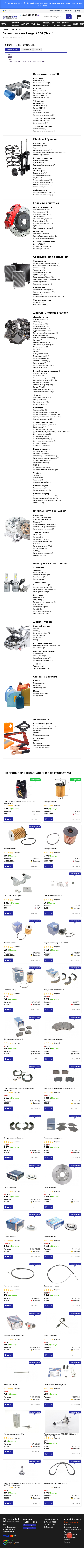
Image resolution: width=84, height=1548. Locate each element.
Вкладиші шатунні (39, 356)
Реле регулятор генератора (43, 602)
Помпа (35, 110)
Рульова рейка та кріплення (43, 165)
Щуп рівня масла (39, 367)
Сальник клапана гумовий (53, 896)
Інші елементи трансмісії (42, 553)
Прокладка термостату (42, 284)
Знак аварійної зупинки (41, 745)
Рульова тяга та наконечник (43, 131)
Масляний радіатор (40, 272)
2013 (15, 62)
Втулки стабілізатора (41, 184)
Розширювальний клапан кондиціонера (47, 296)
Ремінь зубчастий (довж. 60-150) (55, 1483)
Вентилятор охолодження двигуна (45, 265)
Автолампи (37, 570)
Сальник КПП (38, 555)
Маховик (36, 522)
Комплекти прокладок (41, 419)
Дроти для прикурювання (42, 728)
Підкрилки (37, 637)
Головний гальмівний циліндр (44, 236)
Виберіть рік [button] (12, 49)
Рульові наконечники (40, 160)
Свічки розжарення (40, 85)
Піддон (35, 349)
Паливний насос (39, 451)
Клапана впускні (39, 324)
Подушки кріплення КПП (41, 546)
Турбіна (36, 475)
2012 (10, 62)
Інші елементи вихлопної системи (45, 500)
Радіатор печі (38, 302)
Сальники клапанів (40, 328)
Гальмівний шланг (39, 234)
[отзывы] (11, 1542)
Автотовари (41, 719)
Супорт (36, 226)
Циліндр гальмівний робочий (14, 1335)
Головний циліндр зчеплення (43, 524)
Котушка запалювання (41, 587)
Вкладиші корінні (39, 354)
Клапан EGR (37, 503)
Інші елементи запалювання (43, 589)
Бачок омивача (38, 656)
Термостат (37, 270)
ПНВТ (35, 465)
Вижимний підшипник (40, 520)
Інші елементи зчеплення (42, 529)
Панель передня (39, 635)
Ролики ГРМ (37, 108)
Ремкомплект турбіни (41, 482)
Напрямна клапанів (40, 361)
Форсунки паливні (39, 453)
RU (9, 11)
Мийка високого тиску (41, 735)
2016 (29, 62)
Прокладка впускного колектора (45, 414)
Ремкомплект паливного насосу (44, 469)
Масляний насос (39, 347)
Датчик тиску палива (41, 467)
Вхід (78, 11)
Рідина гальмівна (39, 683)
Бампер (36, 628)
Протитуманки (38, 579)
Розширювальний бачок (42, 277)
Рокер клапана (38, 363)
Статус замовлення (71, 1522)
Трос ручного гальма (11, 1286)
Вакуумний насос (39, 221)
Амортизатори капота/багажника (45, 645)
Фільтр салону (38, 95)
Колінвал (36, 340)
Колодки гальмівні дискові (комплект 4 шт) (59, 1088)
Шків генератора (39, 613)
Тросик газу (37, 666)
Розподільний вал (39, 335)
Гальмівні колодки (40, 210)
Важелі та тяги (38, 173)
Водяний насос (38, 268)
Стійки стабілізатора (41, 180)
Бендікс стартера (39, 607)
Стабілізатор (38, 129)
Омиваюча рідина (39, 688)
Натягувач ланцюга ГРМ (42, 389)
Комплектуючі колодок (41, 223)
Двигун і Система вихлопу (50, 312)
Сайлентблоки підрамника (43, 192)
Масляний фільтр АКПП (41, 541)
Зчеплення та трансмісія (49, 511)
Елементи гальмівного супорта (55, 1385)
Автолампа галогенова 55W (14, 1434)
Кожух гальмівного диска (42, 228)
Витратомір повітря (40, 490)
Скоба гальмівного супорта (13, 896)
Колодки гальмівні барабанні (54, 990)
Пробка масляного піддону (43, 365)
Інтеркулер (37, 477)
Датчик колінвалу (39, 436)
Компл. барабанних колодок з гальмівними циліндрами (19, 1089)
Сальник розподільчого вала (43, 338)
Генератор (37, 600)
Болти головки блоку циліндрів (44, 333)
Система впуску (39, 488)
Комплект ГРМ (38, 106)
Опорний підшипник (40, 155)
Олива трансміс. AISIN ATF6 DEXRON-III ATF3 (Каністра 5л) (19, 802)
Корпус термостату (40, 282)
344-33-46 (29, 15)
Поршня (36, 321)
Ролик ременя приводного (42, 115)
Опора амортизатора (41, 150)
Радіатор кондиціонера (41, 290)
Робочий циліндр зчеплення (43, 527)
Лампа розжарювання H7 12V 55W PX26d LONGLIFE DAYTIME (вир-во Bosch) (22, 1484)
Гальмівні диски (39, 212)
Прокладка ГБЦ (39, 410)
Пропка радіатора (39, 275)
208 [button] (37, 49)
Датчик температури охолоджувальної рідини (50, 432)
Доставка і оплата (55, 11)
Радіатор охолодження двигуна (44, 263)
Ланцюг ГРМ (37, 387)
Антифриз (37, 685)
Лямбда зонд (38, 427)
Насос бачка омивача (41, 658)
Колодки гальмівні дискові (13, 1039)
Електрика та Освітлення (50, 563)
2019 (43, 62)
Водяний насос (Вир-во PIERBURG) (56, 943)
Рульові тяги (37, 163)
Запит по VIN (30, 1528)
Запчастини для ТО (46, 74)
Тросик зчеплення (40, 668)
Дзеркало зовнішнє (40, 633)
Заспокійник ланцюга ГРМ (42, 392)
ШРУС (35, 535)
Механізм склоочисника (42, 660)
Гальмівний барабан (40, 214)
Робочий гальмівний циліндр (43, 238)
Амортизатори (38, 145)
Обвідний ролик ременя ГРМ (43, 380)
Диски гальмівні (39, 123)
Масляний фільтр (10, 990)
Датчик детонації (39, 443)
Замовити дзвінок (30, 1525)
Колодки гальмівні (40, 121)
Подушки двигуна (39, 358)
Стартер (36, 604)
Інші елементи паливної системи (45, 458)
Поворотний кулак (40, 187)
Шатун (35, 351)
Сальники (36, 544)
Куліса (35, 551)
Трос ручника (38, 216)
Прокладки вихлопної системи (44, 498)
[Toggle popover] (69, 1535)
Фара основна (38, 572)
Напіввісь (36, 537)
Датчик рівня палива (41, 460)
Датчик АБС (37, 244)
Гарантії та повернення (72, 1529)
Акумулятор (37, 80)
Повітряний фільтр (40, 93)
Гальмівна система (46, 203)
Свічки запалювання (40, 83)
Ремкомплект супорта (41, 219)
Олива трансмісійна (40, 693)
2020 (10, 57)
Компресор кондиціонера (42, 292)
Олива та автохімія (45, 676)
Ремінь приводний (39, 113)
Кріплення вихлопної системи (44, 496)
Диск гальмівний (10, 1187)
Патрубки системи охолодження (45, 279)
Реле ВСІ (36, 609)
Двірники (36, 653)
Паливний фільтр (39, 98)
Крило (35, 631)
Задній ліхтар (38, 577)
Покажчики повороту (40, 574)
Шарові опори (38, 171)
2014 (19, 62)
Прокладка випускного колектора (45, 417)
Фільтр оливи (38, 91)
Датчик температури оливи (43, 441)
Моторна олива (38, 696)
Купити (8, 819)
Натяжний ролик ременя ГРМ (43, 378)
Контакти (68, 11)
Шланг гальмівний (50, 1335)
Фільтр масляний (50, 802)
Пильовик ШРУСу (39, 539)
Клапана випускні (39, 326)
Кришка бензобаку (40, 463)
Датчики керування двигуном (44, 425)
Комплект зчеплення (40, 517)
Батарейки (37, 730)
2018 (39, 62)
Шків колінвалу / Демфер (42, 344)
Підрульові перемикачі (41, 611)
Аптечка (36, 741)
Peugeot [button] (26, 49)
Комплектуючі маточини (42, 182)
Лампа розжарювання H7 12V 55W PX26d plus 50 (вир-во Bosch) (61, 1435)
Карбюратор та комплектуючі (44, 456)
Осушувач (37, 294)
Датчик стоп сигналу (41, 246)
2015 (24, 62)
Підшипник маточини (40, 175)
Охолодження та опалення (50, 256)
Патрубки (36, 480)
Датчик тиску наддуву (41, 429)
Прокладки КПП (39, 548)
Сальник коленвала (40, 342)
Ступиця (36, 178)
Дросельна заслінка (40, 445)
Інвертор (36, 733)
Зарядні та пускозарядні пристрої (45, 726)
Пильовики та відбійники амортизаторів (48, 152)
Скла (35, 640)
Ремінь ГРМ (37, 103)
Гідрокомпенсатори (40, 331)
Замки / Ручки (38, 648)
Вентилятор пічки (39, 304)
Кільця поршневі (39, 319)
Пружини (36, 148)
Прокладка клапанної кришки (44, 412)
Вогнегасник (37, 743)
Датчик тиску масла (40, 434)
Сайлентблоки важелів (41, 195)
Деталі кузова (42, 621)
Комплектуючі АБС (40, 248)
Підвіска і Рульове (45, 139)
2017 (34, 62)
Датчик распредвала (41, 439)
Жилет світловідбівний (41, 748)
